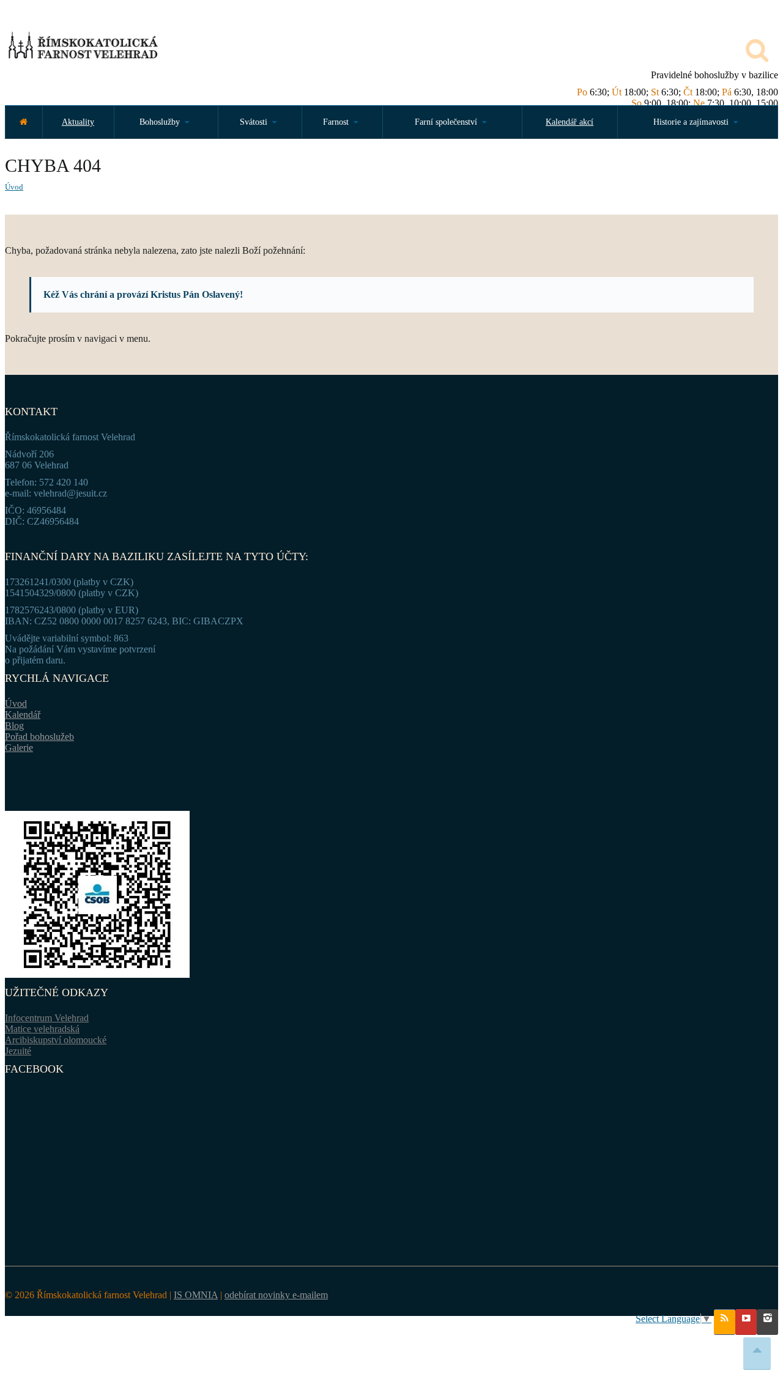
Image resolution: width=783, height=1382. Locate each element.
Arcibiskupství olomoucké (55, 1040)
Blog (14, 725)
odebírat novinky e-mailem (276, 1295)
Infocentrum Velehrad (47, 1018)
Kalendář (22, 714)
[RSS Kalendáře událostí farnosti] (724, 1322)
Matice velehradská (42, 1029)
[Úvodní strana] (23, 122)
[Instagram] (767, 1322)
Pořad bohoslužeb (39, 736)
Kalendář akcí (569, 122)
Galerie (19, 747)
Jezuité (18, 1051)
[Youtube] (746, 1322)
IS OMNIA (196, 1295)
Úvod (14, 186)
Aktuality (78, 122)
